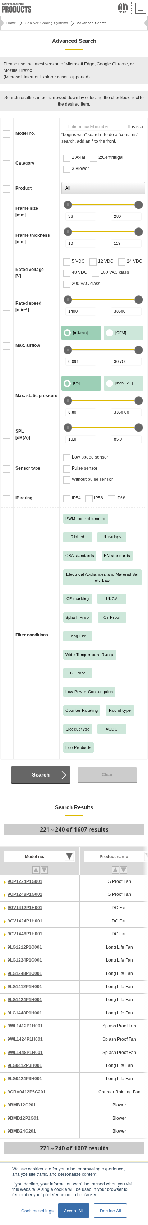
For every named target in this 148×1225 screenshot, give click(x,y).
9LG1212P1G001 (25, 947)
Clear (107, 774)
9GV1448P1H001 (25, 933)
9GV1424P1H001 (25, 921)
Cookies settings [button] (37, 1210)
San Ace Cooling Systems (46, 23)
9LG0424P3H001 (25, 1078)
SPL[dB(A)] (22, 434)
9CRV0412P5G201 (27, 1092)
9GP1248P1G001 (25, 894)
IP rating (23, 498)
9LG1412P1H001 (25, 986)
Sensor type (27, 468)
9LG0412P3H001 (25, 1065)
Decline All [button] (110, 1210)
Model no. (25, 133)
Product (23, 188)
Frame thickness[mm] (32, 238)
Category (24, 163)
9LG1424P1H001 (25, 999)
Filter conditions (31, 634)
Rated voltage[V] (29, 272)
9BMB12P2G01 (23, 1118)
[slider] (68, 205)
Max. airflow (27, 345)
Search (41, 775)
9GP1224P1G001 (25, 881)
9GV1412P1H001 (25, 907)
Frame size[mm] (26, 211)
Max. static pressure (36, 395)
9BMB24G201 (22, 1131)
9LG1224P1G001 (25, 960)
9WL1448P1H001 (25, 1052)
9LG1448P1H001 (25, 1013)
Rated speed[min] (28, 306)
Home (11, 23)
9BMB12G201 (22, 1104)
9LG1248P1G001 (25, 973)
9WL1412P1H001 (25, 1025)
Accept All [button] (73, 1210)
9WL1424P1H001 (25, 1039)
